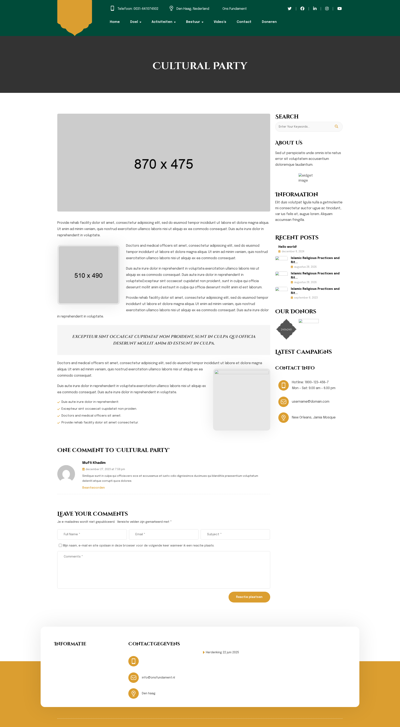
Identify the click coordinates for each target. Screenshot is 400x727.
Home (115, 22)
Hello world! (287, 246)
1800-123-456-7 (317, 382)
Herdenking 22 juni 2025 (222, 652)
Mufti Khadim (94, 463)
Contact (244, 22)
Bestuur (193, 22)
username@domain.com (310, 401)
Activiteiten (162, 22)
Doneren (269, 22)
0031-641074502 (146, 9)
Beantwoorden (93, 487)
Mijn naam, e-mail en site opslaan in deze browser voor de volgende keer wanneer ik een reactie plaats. (138, 545)
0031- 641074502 (165, 658)
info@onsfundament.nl (158, 677)
